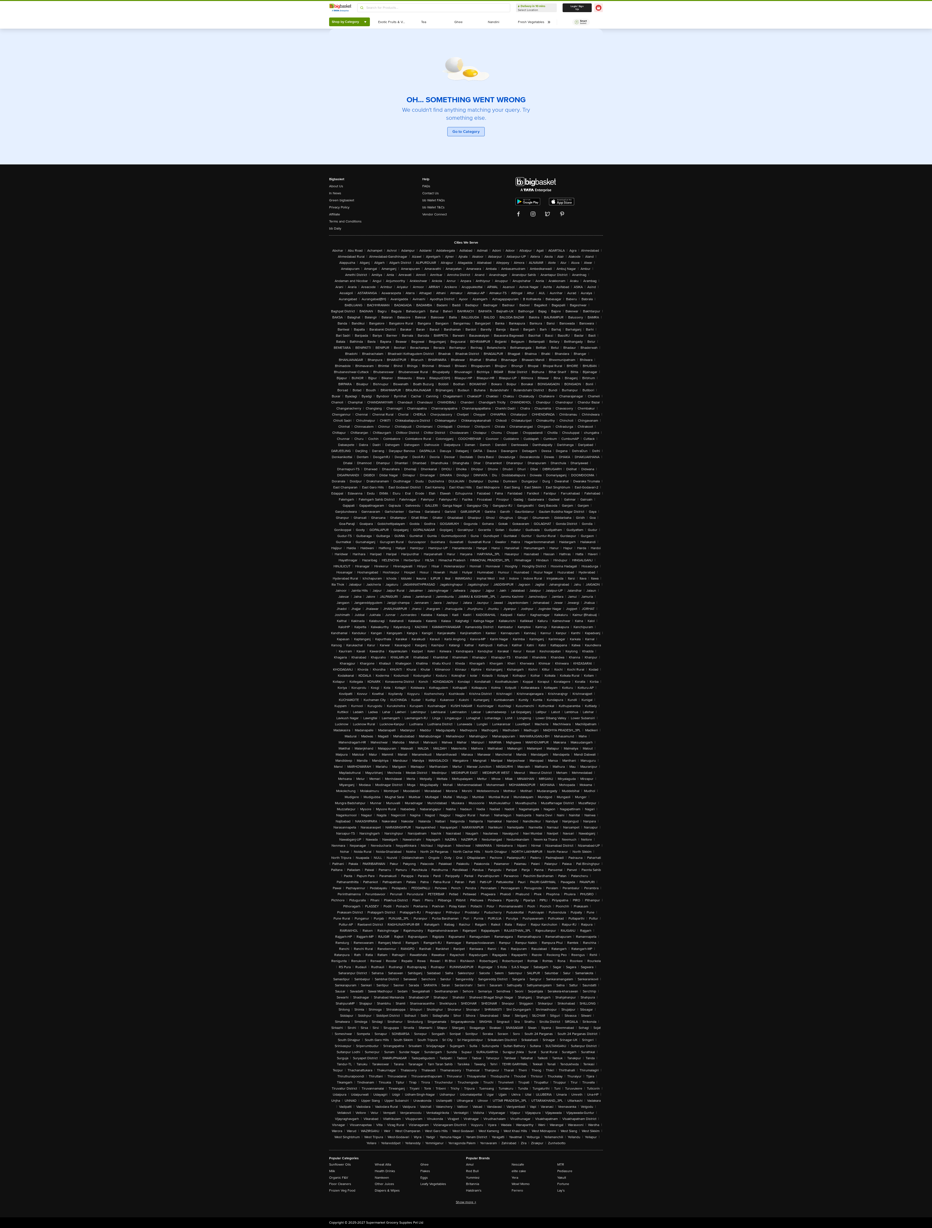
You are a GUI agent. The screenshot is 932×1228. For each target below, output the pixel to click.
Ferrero (517, 1190)
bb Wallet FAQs (433, 200)
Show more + (466, 1202)
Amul (470, 1164)
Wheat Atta (383, 1164)
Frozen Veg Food (342, 1190)
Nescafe (518, 1164)
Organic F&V (338, 1178)
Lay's (561, 1190)
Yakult (561, 1178)
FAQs (426, 186)
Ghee (424, 1164)
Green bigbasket (341, 200)
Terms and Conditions (345, 221)
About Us (336, 186)
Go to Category (466, 131)
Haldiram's (474, 1190)
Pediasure (564, 1171)
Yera (515, 1178)
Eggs (424, 1178)
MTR (560, 1164)
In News (335, 193)
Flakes (425, 1171)
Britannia (472, 1184)
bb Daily (335, 228)
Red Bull (472, 1171)
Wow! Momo (521, 1184)
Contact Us (430, 193)
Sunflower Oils (340, 1164)
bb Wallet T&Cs (433, 207)
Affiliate (334, 214)
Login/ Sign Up (577, 8)
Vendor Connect (434, 214)
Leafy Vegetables (433, 1184)
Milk (332, 1171)
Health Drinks (385, 1171)
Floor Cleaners (340, 1184)
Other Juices (384, 1184)
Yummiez (473, 1178)
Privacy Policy (339, 207)
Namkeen (382, 1178)
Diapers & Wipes (387, 1190)
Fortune (563, 1184)
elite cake (519, 1171)
